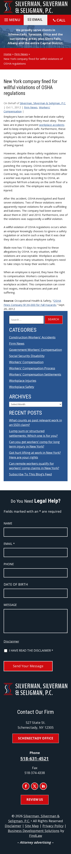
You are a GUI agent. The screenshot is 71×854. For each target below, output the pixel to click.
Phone (9, 564)
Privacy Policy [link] (53, 826)
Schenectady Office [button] (35, 738)
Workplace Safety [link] (21, 387)
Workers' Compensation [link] (26, 362)
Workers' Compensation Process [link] (32, 368)
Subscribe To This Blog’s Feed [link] (30, 474)
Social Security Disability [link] (27, 356)
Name (8, 523)
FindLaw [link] (35, 835)
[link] (36, 7)
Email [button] (37, 19)
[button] (11, 19)
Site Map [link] (32, 826)
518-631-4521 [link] (34, 758)
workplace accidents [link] (51, 125)
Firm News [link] (31, 107)
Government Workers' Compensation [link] (35, 350)
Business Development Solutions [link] (33, 831)
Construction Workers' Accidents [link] (32, 337)
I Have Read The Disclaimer (31, 651)
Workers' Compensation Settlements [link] (35, 374)
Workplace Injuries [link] (22, 380)
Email (9, 544)
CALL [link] (61, 20)
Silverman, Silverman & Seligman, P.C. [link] (43, 103)
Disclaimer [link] (13, 826)
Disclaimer (11, 641)
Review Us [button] (34, 799)
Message (10, 605)
